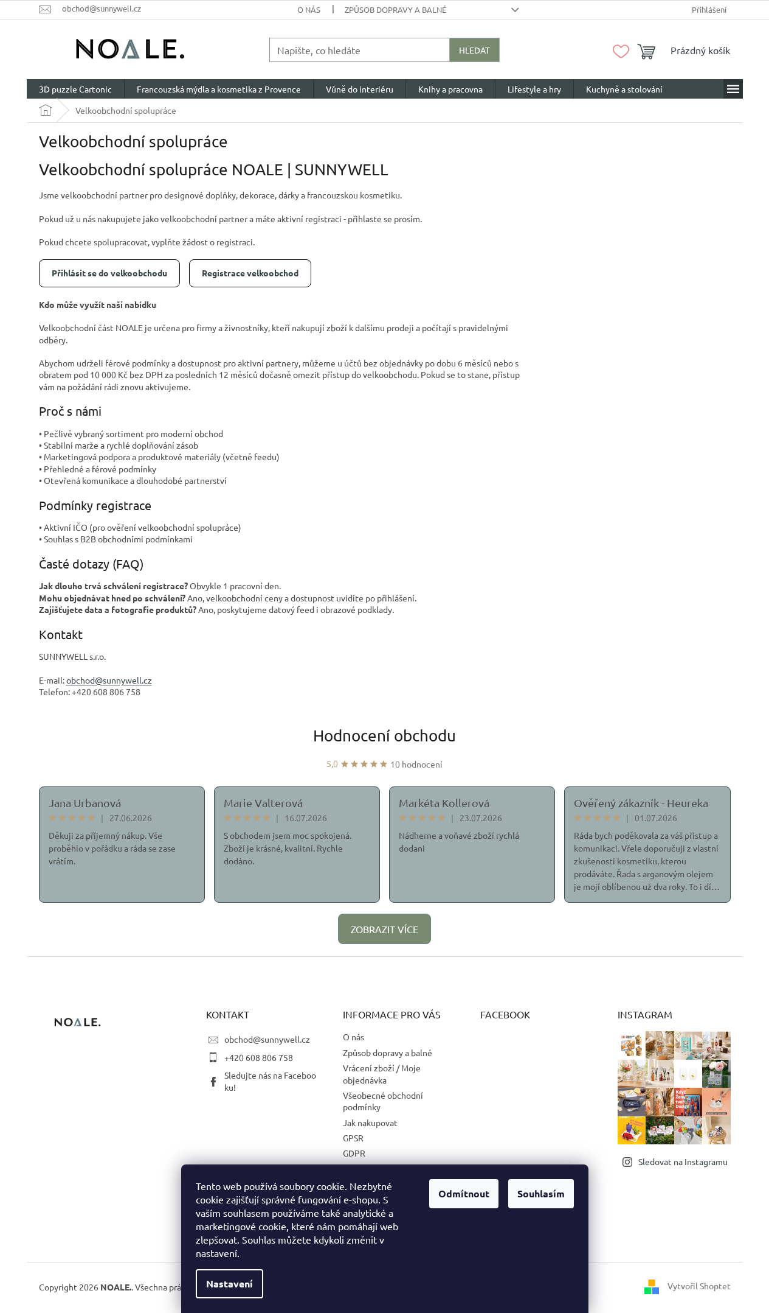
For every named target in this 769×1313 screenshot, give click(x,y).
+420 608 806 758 (258, 1057)
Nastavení (229, 1283)
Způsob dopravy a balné (395, 9)
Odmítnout (463, 1193)
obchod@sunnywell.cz (267, 1039)
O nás (308, 9)
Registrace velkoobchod (250, 272)
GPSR (353, 1137)
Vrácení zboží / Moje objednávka (382, 1073)
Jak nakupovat (370, 1122)
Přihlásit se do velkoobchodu (109, 272)
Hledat (474, 49)
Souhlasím (541, 1193)
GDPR (354, 1152)
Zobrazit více (384, 929)
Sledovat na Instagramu (683, 1161)
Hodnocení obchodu (384, 735)
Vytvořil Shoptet (699, 1285)
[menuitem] (75, 89)
